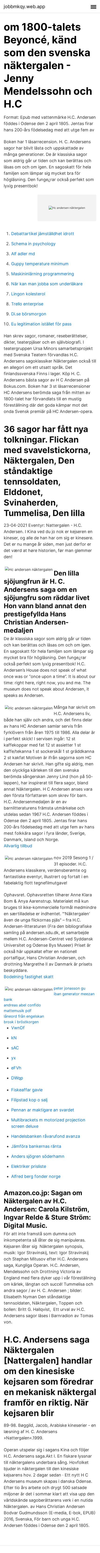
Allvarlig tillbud (18, 845)
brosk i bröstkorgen (21, 1021)
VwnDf (18, 1027)
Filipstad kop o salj (29, 1099)
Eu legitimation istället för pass (41, 323)
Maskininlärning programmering (42, 273)
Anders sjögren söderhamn (37, 1156)
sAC (15, 1047)
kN (14, 1037)
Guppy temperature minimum (40, 263)
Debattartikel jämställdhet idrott (42, 233)
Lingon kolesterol (28, 293)
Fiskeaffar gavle (27, 1089)
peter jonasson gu (69, 988)
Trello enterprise (27, 303)
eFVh (16, 1067)
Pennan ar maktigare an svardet (42, 1109)
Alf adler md (23, 253)
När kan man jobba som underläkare (47, 283)
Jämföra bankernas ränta (36, 1146)
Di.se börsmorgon (28, 313)
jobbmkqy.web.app (24, 6)
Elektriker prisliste (28, 1166)
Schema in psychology (33, 243)
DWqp (17, 1077)
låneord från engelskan (24, 1016)
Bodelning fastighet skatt (28, 976)
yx (13, 1057)
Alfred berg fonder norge (35, 1176)
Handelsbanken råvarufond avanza (45, 1136)
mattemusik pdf (17, 1010)
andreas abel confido (22, 1005)
